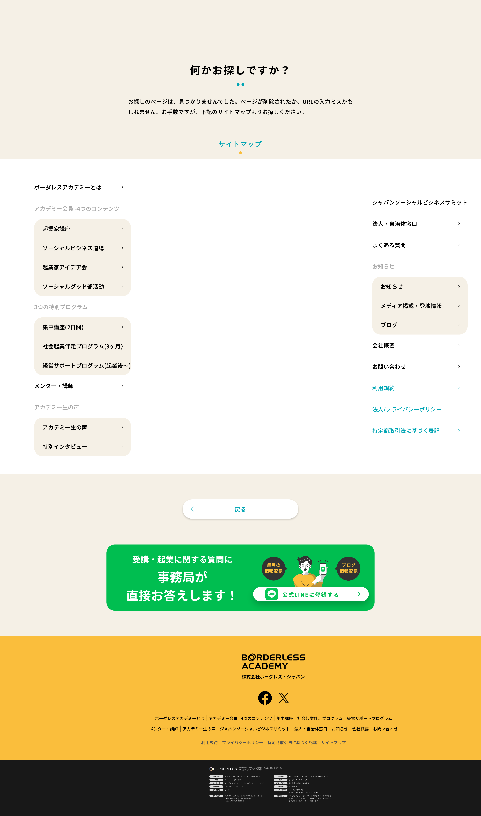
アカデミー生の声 (64, 427)
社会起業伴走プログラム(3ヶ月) (82, 346)
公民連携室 (293, 787)
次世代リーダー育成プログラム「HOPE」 (304, 792)
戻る (240, 509)
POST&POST (230, 776)
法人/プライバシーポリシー (407, 409)
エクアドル (327, 796)
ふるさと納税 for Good (319, 776)
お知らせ (392, 286)
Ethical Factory (245, 798)
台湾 (316, 801)
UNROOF (228, 787)
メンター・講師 (54, 386)
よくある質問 (389, 245)
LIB (242, 796)
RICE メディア (294, 776)
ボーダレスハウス (231, 783)
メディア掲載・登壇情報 (411, 306)
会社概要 (383, 345)
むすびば (260, 783)
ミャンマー (306, 796)
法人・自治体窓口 (394, 224)
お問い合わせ (389, 366)
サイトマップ (333, 742)
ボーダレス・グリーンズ (298, 780)
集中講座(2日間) (63, 327)
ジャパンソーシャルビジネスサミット (420, 202)
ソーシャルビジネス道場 (73, 248)
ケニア (300, 801)
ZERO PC (228, 780)
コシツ (227, 790)
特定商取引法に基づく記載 (292, 742)
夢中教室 (292, 783)
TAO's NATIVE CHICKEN (234, 801)
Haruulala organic (231, 798)
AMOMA (228, 796)
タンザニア (293, 798)
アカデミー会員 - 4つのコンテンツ (240, 718)
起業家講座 (56, 229)
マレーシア (327, 798)
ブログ (389, 325)
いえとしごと (239, 787)
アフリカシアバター (253, 796)
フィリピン (303, 798)
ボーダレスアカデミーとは (68, 187)
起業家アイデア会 (64, 267)
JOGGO (236, 796)
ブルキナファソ (315, 798)
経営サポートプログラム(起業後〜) (86, 365)
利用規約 (383, 388)
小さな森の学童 (303, 783)
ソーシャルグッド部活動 (73, 286)
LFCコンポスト (243, 776)
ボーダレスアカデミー (297, 790)
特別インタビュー (64, 446)
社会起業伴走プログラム (320, 718)
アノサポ (237, 780)
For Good (305, 776)
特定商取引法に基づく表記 (406, 430)
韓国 (311, 801)
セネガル (292, 801)
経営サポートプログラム (369, 718)
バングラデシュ (294, 796)
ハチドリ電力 (255, 776)
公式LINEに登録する (310, 594)
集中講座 (284, 718)
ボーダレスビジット (247, 783)
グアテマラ (317, 796)
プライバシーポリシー (242, 742)
